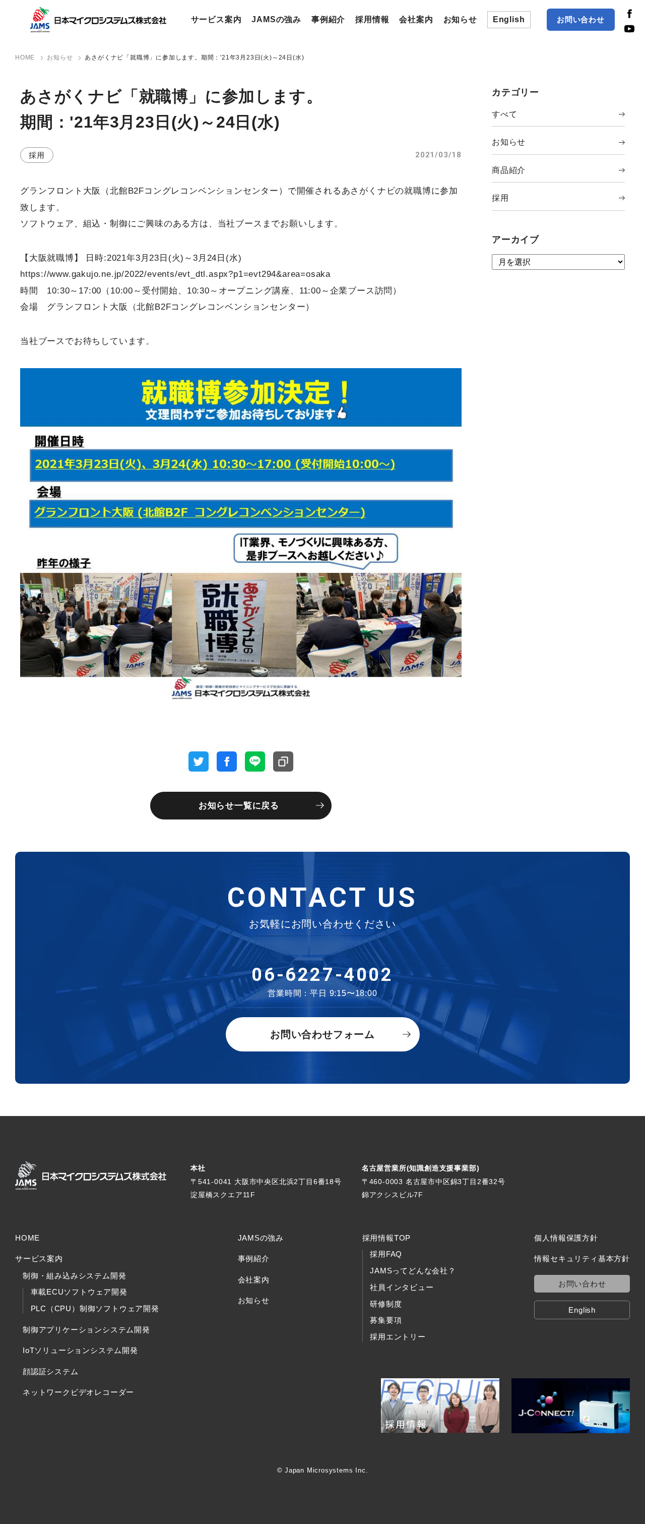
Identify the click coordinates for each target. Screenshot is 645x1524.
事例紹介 (328, 19)
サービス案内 (216, 19)
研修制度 (386, 1304)
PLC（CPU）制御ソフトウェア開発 (95, 1309)
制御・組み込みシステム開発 (74, 1275)
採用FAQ (386, 1254)
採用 (500, 198)
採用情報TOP (386, 1238)
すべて (504, 114)
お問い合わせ (581, 19)
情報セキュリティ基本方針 (582, 1258)
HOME (27, 1238)
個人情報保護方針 (566, 1238)
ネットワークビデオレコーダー (78, 1392)
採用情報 (372, 19)
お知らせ (460, 19)
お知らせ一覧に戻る (239, 805)
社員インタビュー (401, 1287)
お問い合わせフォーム (322, 1034)
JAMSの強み (276, 19)
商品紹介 (509, 170)
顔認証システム (51, 1371)
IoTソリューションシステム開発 (80, 1350)
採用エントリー (398, 1337)
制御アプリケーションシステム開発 (86, 1329)
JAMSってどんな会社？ (413, 1271)
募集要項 (386, 1320)
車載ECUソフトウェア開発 (79, 1292)
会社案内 (416, 19)
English (509, 19)
